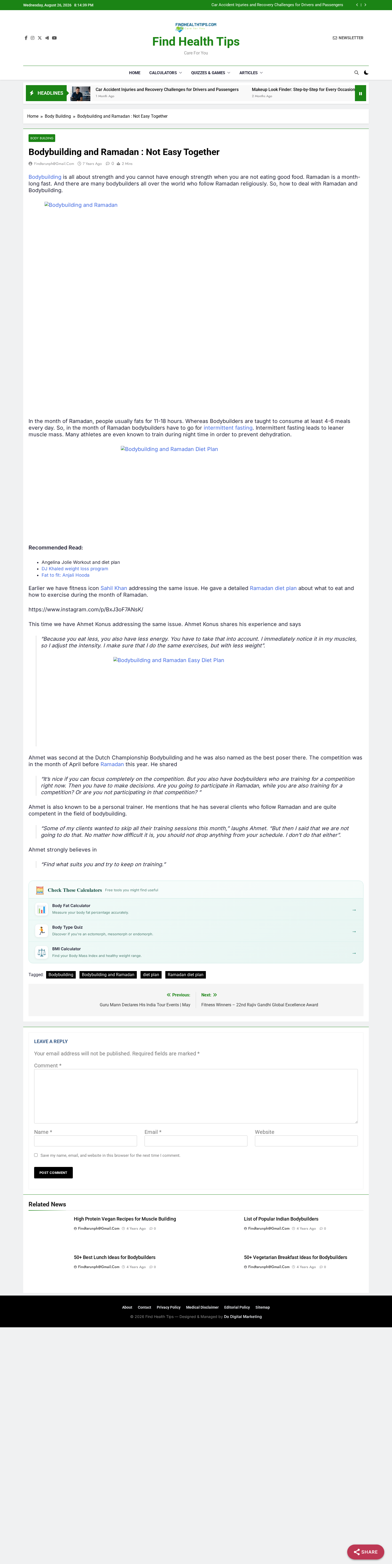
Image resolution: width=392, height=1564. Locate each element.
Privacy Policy (169, 1307)
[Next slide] (365, 5)
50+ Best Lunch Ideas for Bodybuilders (114, 1257)
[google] (46, 38)
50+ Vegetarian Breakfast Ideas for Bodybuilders (295, 1257)
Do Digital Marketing (243, 1316)
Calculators (163, 72)
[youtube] (54, 38)
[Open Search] (356, 72)
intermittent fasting (228, 428)
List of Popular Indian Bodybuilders (281, 1219)
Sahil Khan (114, 588)
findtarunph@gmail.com (54, 163)
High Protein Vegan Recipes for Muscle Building (125, 1219)
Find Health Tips (196, 41)
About (127, 1307)
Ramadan (112, 764)
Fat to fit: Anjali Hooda (66, 575)
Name (43, 1132)
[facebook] (26, 38)
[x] (39, 38)
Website (264, 1132)
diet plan (151, 974)
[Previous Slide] (357, 5)
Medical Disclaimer (202, 1307)
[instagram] (32, 38)
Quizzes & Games (208, 72)
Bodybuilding (45, 177)
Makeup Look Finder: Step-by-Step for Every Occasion (266, 89)
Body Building (41, 138)
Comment (48, 1065)
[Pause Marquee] (360, 93)
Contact (144, 1307)
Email (153, 1132)
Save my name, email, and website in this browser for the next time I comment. (111, 1155)
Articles (248, 72)
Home (134, 72)
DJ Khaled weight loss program (75, 568)
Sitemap (262, 1307)
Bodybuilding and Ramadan (108, 974)
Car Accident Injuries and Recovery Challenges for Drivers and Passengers (277, 5)
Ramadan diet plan (273, 588)
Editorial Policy (237, 1307)
